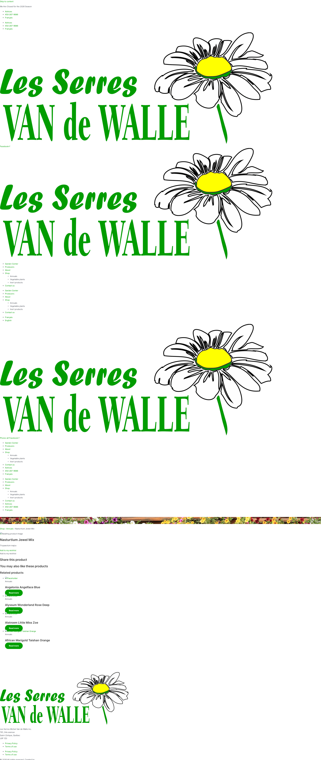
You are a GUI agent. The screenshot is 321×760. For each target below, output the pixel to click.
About (7, 270)
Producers (9, 267)
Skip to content (6, 1)
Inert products (16, 282)
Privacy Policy (11, 743)
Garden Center (11, 264)
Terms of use (11, 746)
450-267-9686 (11, 14)
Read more (14, 593)
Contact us (10, 285)
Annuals (13, 276)
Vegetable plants (17, 279)
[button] (8, 550)
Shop (7, 273)
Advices (8, 11)
